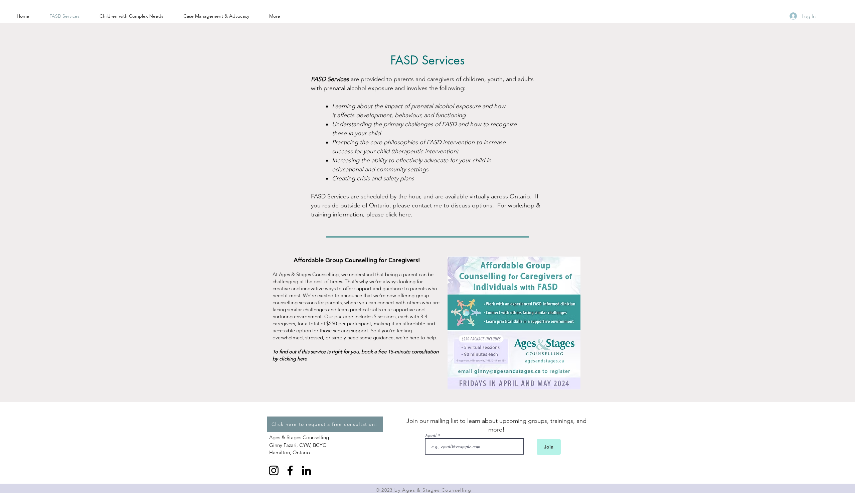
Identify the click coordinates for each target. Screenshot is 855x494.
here (405, 214)
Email (431, 435)
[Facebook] (290, 470)
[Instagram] (273, 470)
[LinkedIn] (306, 470)
